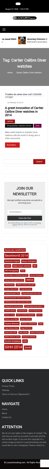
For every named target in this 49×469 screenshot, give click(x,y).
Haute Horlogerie (29, 261)
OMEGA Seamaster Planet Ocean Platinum (18, 302)
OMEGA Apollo (9, 285)
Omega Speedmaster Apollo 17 (34, 306)
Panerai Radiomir (26, 319)
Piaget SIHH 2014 (26, 328)
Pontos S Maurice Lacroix (12, 337)
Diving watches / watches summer (19, 126)
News (38, 126)
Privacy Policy (8, 386)
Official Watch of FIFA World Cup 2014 (16, 275)
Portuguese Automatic (29, 337)
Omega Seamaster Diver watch (31, 293)
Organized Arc (22, 310)
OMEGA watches (10, 310)
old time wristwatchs (36, 275)
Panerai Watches (12, 323)
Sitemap (5, 390)
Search (39, 161)
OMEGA (29, 280)
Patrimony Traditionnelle (28, 324)
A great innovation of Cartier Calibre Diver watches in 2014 (24, 111)
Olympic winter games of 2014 (14, 280)
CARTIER (10, 121)
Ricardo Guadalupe (12, 341)
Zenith (28, 347)
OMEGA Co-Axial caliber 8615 (25, 285)
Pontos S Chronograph (37, 332)
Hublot (7, 266)
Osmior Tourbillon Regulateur (25, 315)
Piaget (41, 324)
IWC (34, 266)
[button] (46, 29)
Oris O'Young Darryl (35, 310)
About (4, 413)
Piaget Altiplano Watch (11, 328)
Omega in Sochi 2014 (11, 289)
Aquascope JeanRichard (15, 250)
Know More (11, 145)
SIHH (25, 341)
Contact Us (6, 417)
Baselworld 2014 (16, 255)
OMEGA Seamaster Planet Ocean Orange (17, 298)
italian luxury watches (22, 266)
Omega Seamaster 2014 (12, 293)
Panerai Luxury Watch (11, 319)
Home (4, 409)
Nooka (23, 271)
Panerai (39, 315)
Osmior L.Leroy (9, 315)
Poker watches (23, 332)
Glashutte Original (12, 261)
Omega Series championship (13, 306)
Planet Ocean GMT (10, 332)
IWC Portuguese (11, 270)
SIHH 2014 (13, 347)
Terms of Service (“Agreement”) (16, 394)
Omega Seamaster (25, 289)
